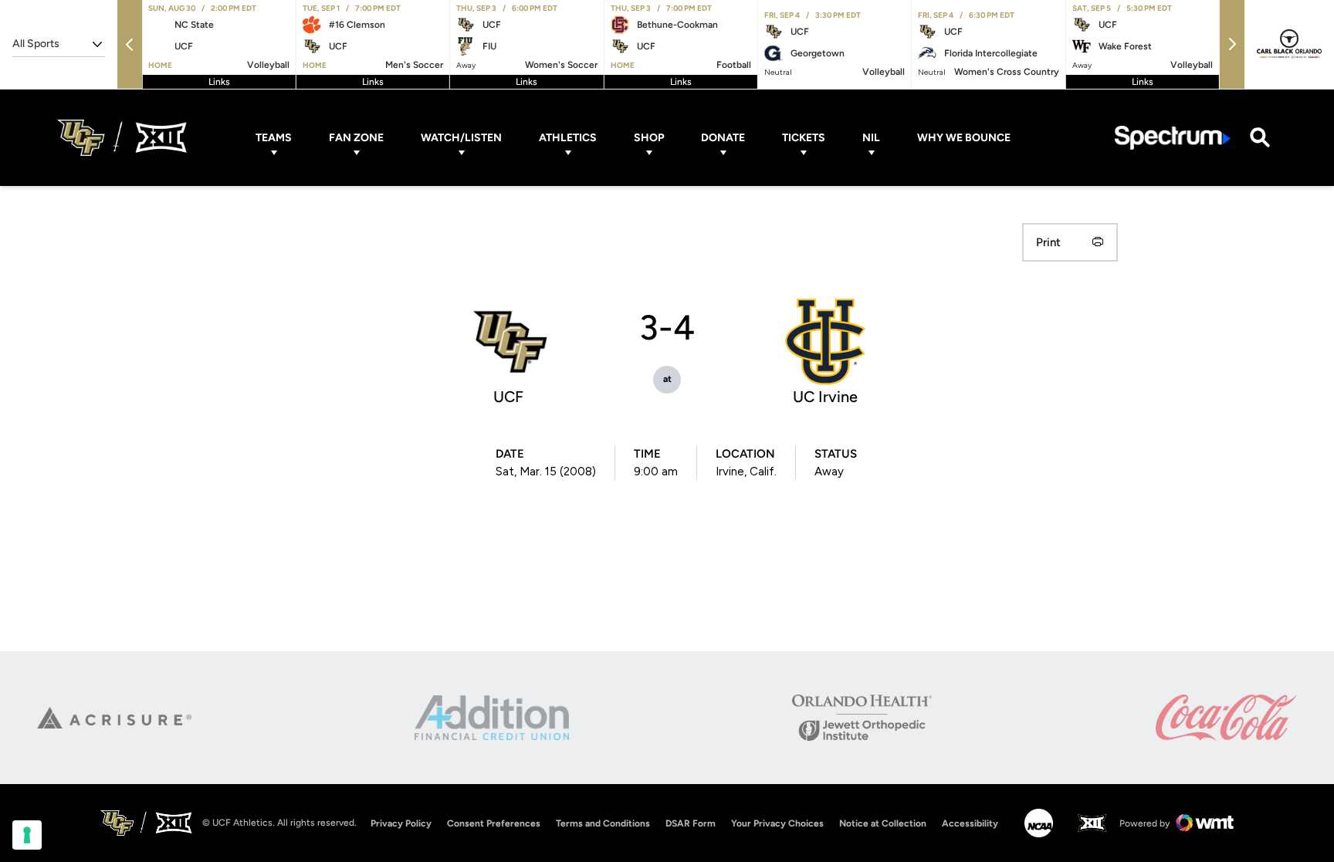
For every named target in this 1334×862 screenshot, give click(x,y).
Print (1048, 242)
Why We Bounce (964, 137)
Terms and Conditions (603, 823)
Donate (723, 137)
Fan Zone (356, 137)
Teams (274, 137)
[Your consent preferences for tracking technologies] (27, 835)
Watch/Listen (461, 137)
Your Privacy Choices (777, 823)
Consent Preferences (493, 823)
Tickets (803, 137)
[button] (129, 44)
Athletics (568, 137)
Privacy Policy (401, 823)
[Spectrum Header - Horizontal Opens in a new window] (1173, 138)
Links (219, 81)
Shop (649, 137)
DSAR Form (690, 823)
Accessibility (970, 823)
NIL (871, 137)
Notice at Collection (882, 823)
